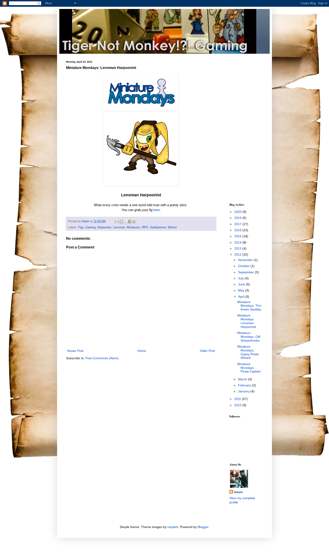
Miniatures (133, 227)
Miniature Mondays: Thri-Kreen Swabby (249, 305)
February (245, 385)
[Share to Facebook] (130, 221)
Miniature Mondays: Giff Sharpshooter (248, 336)
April (241, 296)
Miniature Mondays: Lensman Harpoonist (246, 321)
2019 (238, 218)
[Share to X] (125, 221)
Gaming (90, 227)
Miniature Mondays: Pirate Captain (249, 367)
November (246, 260)
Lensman (119, 227)
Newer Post (75, 351)
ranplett (172, 527)
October (244, 266)
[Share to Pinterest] (134, 221)
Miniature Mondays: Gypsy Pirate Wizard (248, 352)
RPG (145, 227)
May (241, 290)
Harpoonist (104, 227)
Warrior (172, 227)
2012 (238, 254)
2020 (238, 212)
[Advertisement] (242, 127)
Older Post (207, 351)
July (241, 278)
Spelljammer (158, 227)
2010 (238, 405)
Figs (81, 227)
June (242, 284)
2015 (238, 236)
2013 (238, 248)
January (244, 391)
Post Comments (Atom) (102, 358)
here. (157, 210)
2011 (238, 399)
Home (141, 351)
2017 (238, 224)
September (246, 272)
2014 (238, 242)
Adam (238, 492)
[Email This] (117, 221)
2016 (238, 230)
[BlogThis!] (121, 221)
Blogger (203, 527)
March (243, 379)
